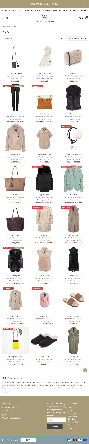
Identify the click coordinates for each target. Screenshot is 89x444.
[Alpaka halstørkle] (44, 57)
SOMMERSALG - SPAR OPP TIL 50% (44, 4)
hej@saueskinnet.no (12, 418)
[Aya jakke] (73, 178)
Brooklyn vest (73, 235)
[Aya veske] (15, 219)
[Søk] (7, 18)
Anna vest (73, 114)
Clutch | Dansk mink (15, 356)
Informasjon (72, 403)
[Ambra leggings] (15, 97)
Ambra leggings (15, 114)
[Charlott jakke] (15, 300)
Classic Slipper (73, 316)
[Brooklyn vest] (73, 219)
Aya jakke (73, 195)
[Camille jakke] (15, 259)
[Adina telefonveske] (15, 57)
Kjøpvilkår (71, 407)
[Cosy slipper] (44, 340)
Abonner (54, 426)
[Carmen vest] (44, 259)
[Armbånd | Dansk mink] (73, 138)
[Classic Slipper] (73, 300)
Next (85, 370)
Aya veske (15, 235)
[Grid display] (59, 38)
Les (5, 392)
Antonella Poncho (44, 154)
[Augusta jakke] (44, 178)
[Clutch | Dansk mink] (15, 340)
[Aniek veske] (44, 97)
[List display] (61, 38)
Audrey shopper (15, 195)
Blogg (70, 428)
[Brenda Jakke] (44, 219)
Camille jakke (15, 276)
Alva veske (73, 73)
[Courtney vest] (73, 340)
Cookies (71, 425)
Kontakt (71, 410)
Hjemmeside (6, 26)
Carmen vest (44, 276)
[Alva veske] (73, 57)
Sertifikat (71, 419)
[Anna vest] (73, 97)
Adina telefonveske (15, 73)
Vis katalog (3, 18)
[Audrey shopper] (15, 178)
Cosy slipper (44, 356)
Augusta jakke (44, 195)
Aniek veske (44, 114)
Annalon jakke (15, 154)
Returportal (72, 413)
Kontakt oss (67, 10)
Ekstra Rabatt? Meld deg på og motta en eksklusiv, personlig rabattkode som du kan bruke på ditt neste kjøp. (56, 410)
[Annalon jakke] (15, 138)
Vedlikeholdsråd (73, 416)
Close (86, 4)
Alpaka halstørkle (44, 73)
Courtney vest (74, 356)
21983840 (8, 415)
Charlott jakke (15, 316)
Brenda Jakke (44, 235)
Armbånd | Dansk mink (73, 154)
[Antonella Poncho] (44, 138)
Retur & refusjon (73, 422)
